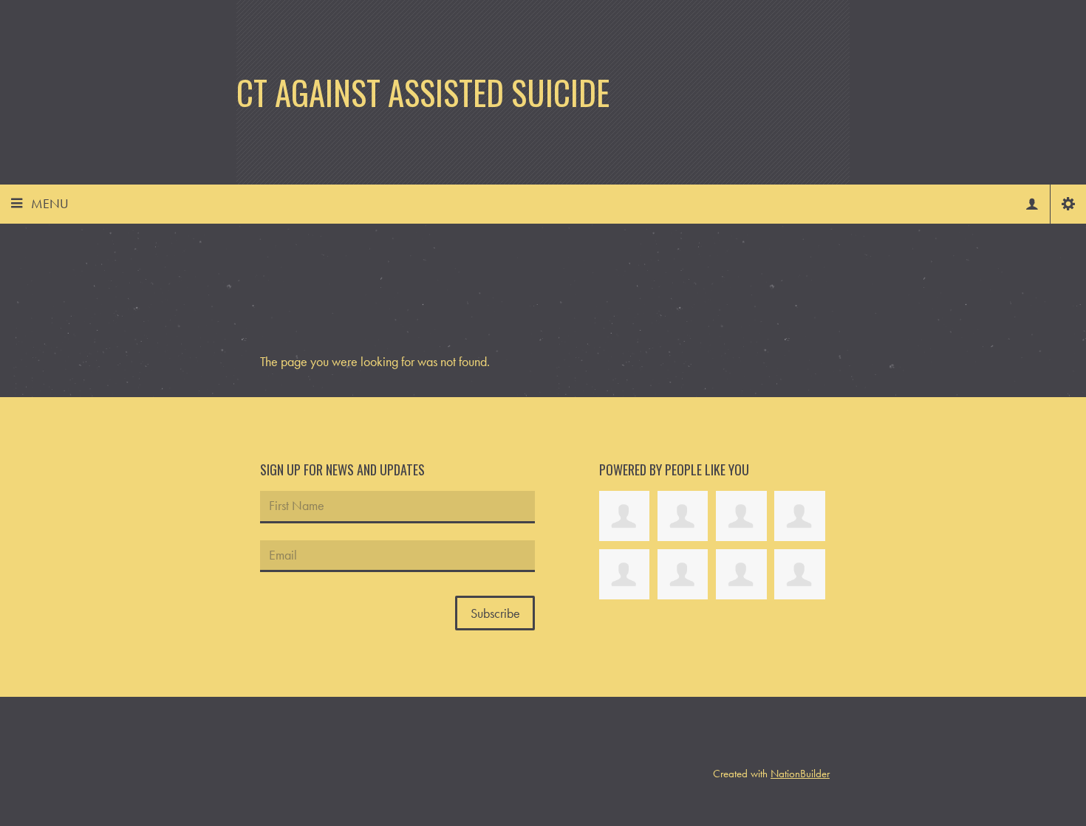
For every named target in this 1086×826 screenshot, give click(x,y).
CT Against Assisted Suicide (422, 92)
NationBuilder (800, 773)
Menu (50, 203)
